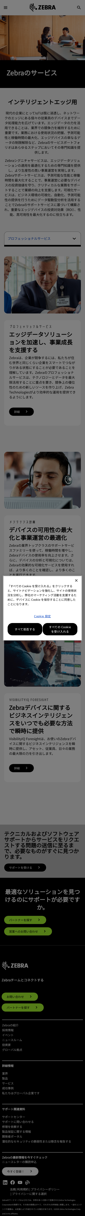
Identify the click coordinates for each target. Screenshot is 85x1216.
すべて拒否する (25, 629)
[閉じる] (76, 580)
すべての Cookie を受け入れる (60, 629)
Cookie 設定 (42, 616)
